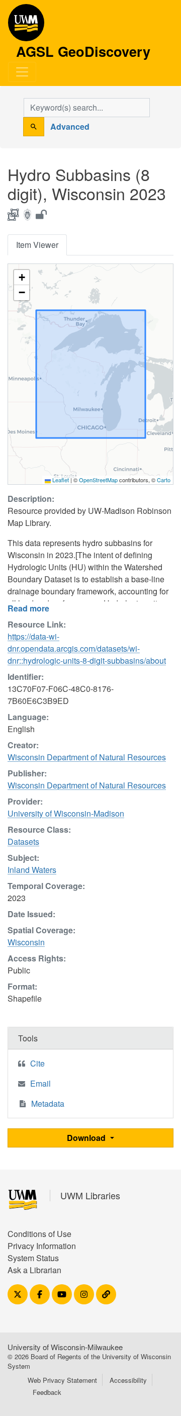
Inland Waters (32, 869)
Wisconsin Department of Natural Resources (87, 757)
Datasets (23, 841)
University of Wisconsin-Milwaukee (65, 1347)
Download (87, 1137)
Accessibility (128, 1380)
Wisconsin (26, 942)
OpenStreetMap (98, 480)
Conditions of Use (39, 1234)
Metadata (47, 1103)
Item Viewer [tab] (37, 244)
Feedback (47, 1392)
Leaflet (60, 480)
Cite (37, 1063)
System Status (33, 1258)
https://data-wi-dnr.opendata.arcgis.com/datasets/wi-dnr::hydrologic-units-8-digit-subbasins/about (87, 648)
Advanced (69, 126)
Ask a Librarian (34, 1270)
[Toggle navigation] (22, 72)
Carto (163, 480)
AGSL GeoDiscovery (26, 26)
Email (40, 1083)
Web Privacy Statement (62, 1380)
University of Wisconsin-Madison (66, 813)
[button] (21, 277)
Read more (28, 608)
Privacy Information (42, 1246)
